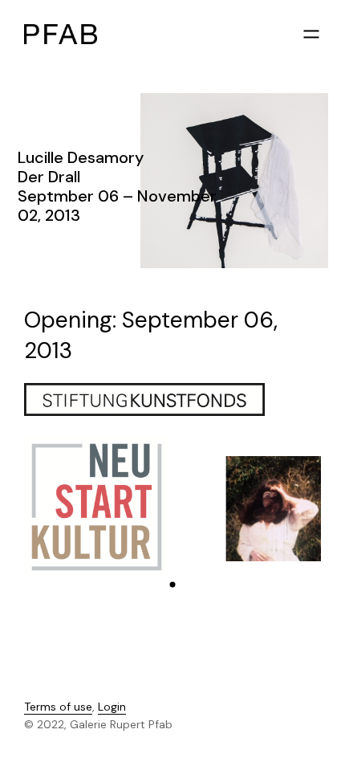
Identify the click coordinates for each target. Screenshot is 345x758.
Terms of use (58, 706)
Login (112, 706)
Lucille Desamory (81, 157)
